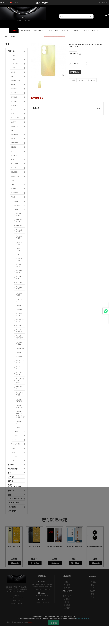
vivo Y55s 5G (19, 422)
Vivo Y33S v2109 (19, 314)
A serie (16, 201)
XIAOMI (14, 456)
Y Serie (16, 209)
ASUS (13, 59)
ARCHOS (14, 72)
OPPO (13, 159)
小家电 (10, 481)
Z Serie (16, 440)
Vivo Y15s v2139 (19, 243)
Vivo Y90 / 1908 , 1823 (19, 406)
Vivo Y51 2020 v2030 (19, 337)
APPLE (13, 55)
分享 (73, 80)
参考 (98, 108)
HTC (12, 114)
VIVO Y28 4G (19, 300)
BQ (12, 76)
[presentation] (32, 84)
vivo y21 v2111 (18, 278)
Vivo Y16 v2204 (18, 249)
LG (12, 130)
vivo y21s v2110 (19, 288)
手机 (9, 473)
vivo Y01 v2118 (18, 214)
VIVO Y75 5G (19, 388)
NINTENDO (15, 155)
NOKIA (13, 151)
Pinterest (92, 80)
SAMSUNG (15, 176)
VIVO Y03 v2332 (19, 221)
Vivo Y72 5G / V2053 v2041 (20, 381)
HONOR (14, 101)
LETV (13, 139)
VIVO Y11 (19, 226)
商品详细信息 (37, 98)
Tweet (82, 80)
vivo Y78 (18, 427)
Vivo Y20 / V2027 (19, 265)
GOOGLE (14, 93)
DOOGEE (14, 89)
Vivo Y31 (18, 305)
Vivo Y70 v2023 (18, 374)
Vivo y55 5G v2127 (20, 361)
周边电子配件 (13, 469)
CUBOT (13, 84)
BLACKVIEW (15, 80)
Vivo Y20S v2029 (19, 271)
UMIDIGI (14, 189)
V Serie (16, 431)
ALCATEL (14, 64)
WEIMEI (14, 452)
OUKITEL (14, 168)
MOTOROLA (15, 143)
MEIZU (13, 147)
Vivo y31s (19, 309)
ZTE (12, 460)
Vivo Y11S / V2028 (19, 231)
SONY (13, 180)
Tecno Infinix (15, 118)
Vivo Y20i (19, 283)
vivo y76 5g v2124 (19, 394)
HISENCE (14, 105)
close (53, 622)
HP (12, 109)
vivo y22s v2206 (19, 294)
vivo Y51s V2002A (19, 343)
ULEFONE (14, 193)
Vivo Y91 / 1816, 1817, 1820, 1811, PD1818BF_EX (20, 414)
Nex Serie (16, 205)
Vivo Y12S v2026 (19, 237)
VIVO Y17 (19, 254)
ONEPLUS (14, 164)
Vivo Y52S (19, 352)
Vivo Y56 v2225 (18, 368)
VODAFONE (15, 444)
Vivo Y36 (18, 326)
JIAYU (13, 122)
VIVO (13, 197)
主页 (7, 44)
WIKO (13, 448)
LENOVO (14, 126)
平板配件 (11, 465)
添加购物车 (75, 72)
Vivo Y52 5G (20, 348)
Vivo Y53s (19, 356)
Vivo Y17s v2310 (19, 259)
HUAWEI (14, 97)
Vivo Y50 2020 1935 (19, 331)
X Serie (16, 435)
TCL (12, 184)
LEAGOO (14, 134)
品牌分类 (11, 51)
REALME (14, 172)
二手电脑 (11, 477)
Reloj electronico (14, 486)
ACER (13, 68)
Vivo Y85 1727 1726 (19, 400)
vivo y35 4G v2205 (20, 320)
